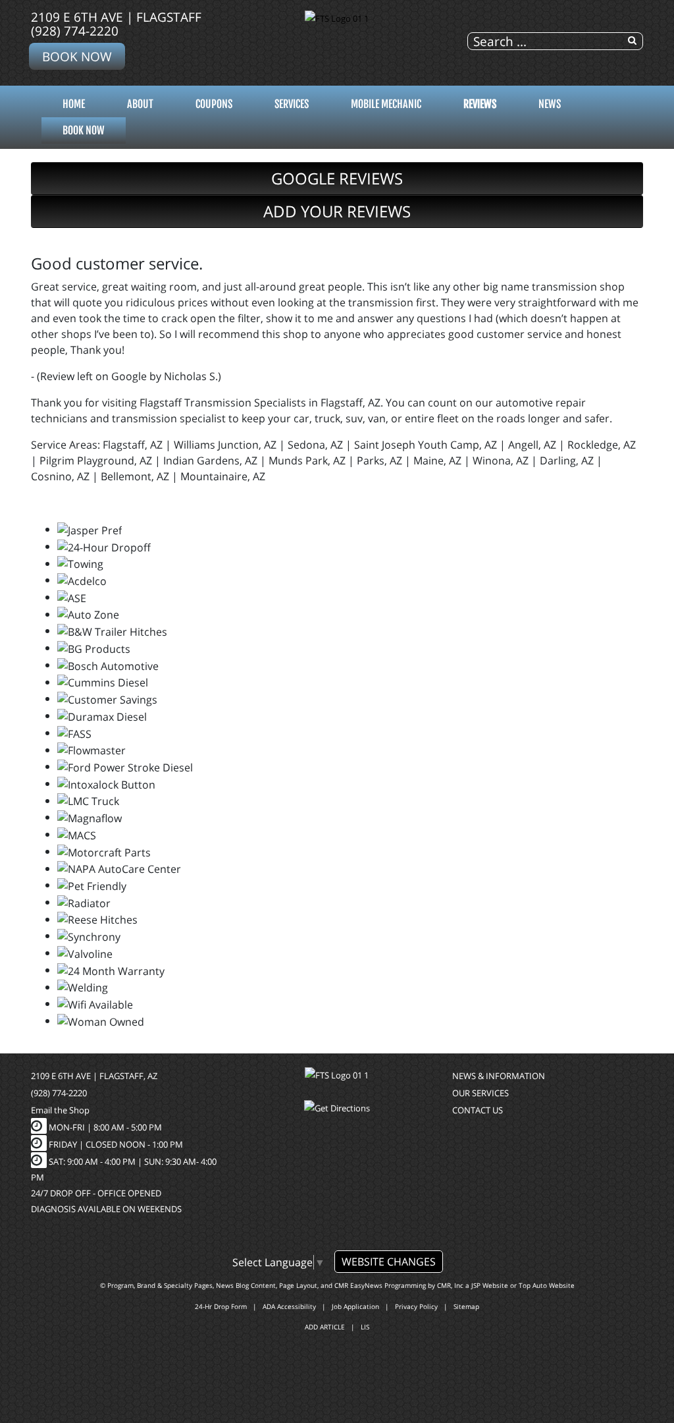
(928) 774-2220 (74, 31)
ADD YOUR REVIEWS (337, 211)
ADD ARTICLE (325, 1326)
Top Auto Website (547, 1285)
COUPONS (213, 104)
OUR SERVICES (480, 1093)
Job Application (355, 1306)
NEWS (549, 104)
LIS (365, 1326)
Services (291, 104)
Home (74, 104)
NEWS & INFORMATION (498, 1076)
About (140, 104)
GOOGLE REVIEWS (337, 178)
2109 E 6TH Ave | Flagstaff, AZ (94, 1076)
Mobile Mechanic (386, 104)
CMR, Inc (450, 1285)
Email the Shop (60, 1110)
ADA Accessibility (289, 1306)
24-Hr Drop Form (221, 1306)
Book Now (77, 56)
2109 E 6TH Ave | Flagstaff (116, 17)
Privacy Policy (416, 1306)
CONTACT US (477, 1110)
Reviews (479, 104)
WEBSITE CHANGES (389, 1261)
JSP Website (489, 1285)
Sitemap (466, 1306)
